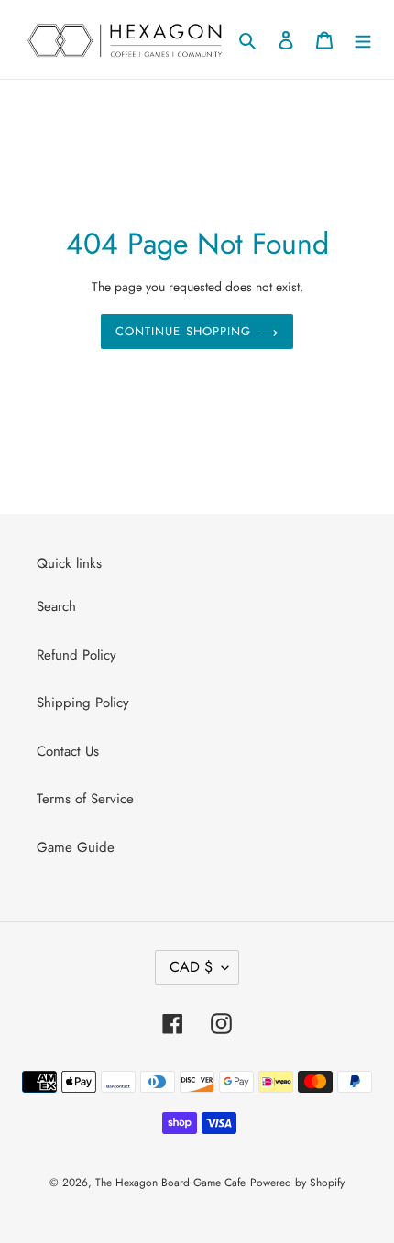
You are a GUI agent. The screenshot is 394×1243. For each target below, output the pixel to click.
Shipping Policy (83, 702)
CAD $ (191, 966)
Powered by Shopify (297, 1182)
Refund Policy (76, 655)
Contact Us (68, 751)
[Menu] (363, 40)
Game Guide (76, 847)
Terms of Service (85, 799)
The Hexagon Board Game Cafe (170, 1182)
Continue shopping (183, 331)
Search (56, 606)
